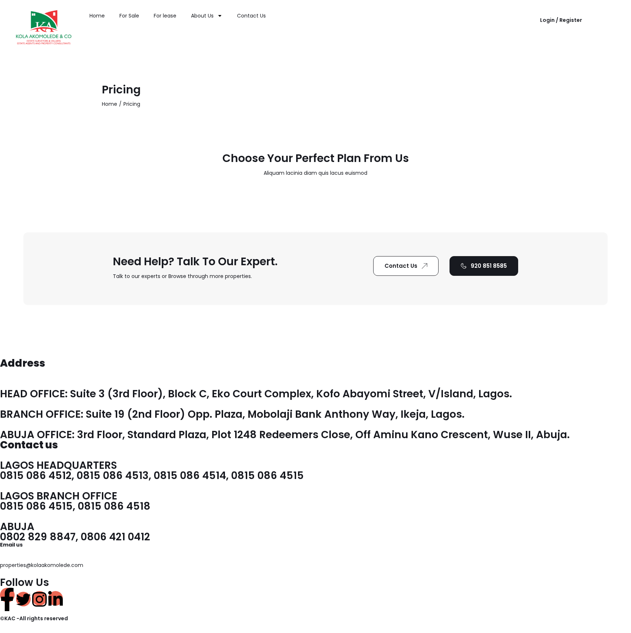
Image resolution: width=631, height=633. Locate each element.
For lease (165, 15)
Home (97, 15)
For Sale (129, 15)
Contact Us (251, 15)
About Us (202, 15)
